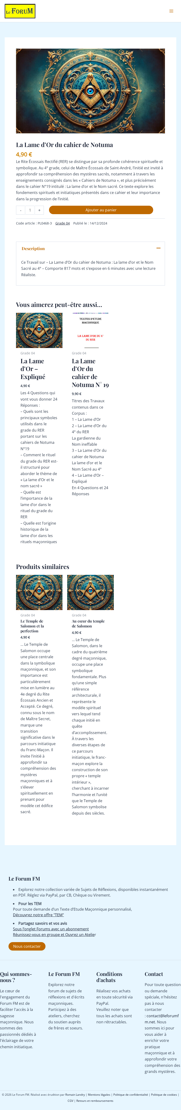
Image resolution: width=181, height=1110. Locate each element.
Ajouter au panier (101, 210)
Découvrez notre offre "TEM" (38, 914)
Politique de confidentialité (130, 1095)
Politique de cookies (164, 1095)
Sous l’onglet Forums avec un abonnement (51, 929)
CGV (70, 1101)
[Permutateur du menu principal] (171, 11)
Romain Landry (75, 1095)
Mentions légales (99, 1095)
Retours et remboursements (94, 1101)
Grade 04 (62, 223)
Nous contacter (27, 946)
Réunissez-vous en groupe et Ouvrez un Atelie (54, 934)
